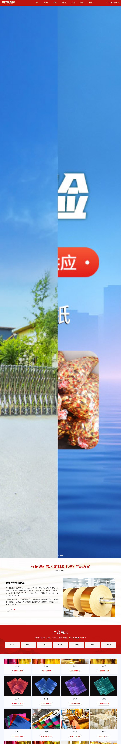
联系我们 (91, 2)
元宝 (92, 644)
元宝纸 (28, 644)
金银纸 (12, 644)
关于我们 (46, 2)
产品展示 (55, 2)
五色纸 (76, 644)
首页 (37, 2)
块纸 (44, 644)
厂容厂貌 (73, 2)
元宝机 (109, 644)
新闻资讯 (64, 2)
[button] (58, 555)
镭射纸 (60, 644)
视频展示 (82, 2)
